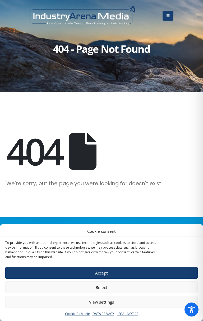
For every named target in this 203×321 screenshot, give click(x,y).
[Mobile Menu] (168, 16)
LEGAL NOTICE (127, 313)
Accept (101, 273)
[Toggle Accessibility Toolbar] (191, 309)
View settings (101, 302)
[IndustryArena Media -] (82, 16)
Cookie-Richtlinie (77, 313)
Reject (101, 287)
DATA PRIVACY (103, 313)
